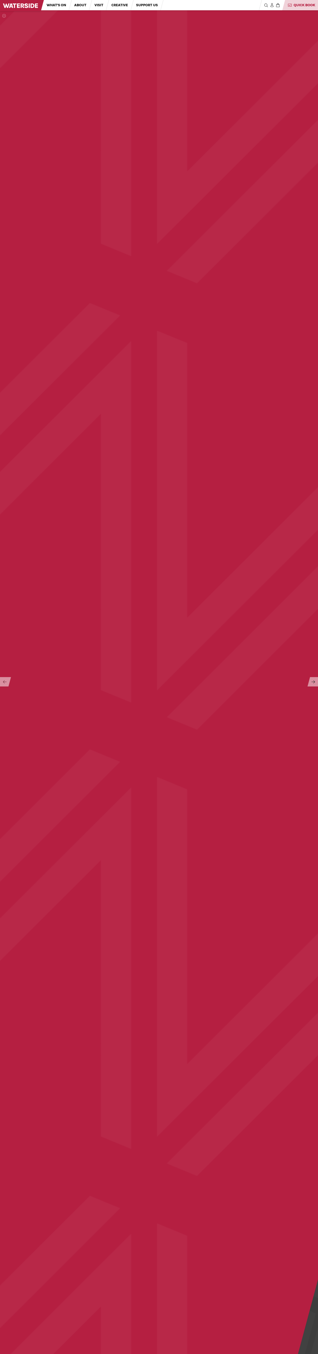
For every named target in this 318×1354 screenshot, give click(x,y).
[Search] (266, 5)
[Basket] (278, 5)
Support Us (147, 5)
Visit (98, 5)
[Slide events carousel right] (313, 681)
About (80, 5)
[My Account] (272, 5)
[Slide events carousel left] (4, 681)
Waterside (20, 6)
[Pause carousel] (4, 15)
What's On (56, 5)
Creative (119, 5)
